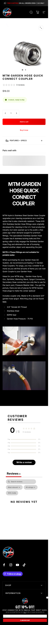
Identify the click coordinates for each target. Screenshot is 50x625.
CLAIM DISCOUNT (25, 620)
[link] (25, 601)
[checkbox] (12, 493)
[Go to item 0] (22, 69)
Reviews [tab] (13, 473)
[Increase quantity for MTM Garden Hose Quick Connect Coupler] (16, 113)
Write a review (24, 462)
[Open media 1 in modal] (40, 27)
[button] (24, 439)
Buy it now (24, 130)
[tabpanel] (24, 504)
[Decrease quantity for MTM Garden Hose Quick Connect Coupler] (5, 113)
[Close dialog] (47, 598)
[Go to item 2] (25, 69)
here (4, 301)
